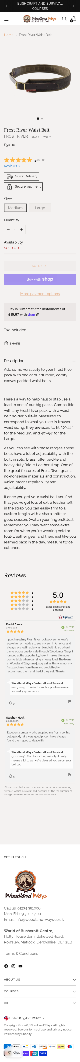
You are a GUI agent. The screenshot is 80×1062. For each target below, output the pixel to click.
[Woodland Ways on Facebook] (6, 967)
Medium (15, 208)
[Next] (73, 6)
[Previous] (7, 6)
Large (40, 208)
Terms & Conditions (21, 953)
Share (15, 343)
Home (9, 35)
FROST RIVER (16, 136)
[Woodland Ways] (40, 19)
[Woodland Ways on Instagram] (13, 967)
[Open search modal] (64, 18)
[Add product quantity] (22, 229)
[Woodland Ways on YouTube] (21, 967)
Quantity (11, 220)
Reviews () (12, 166)
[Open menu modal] (6, 18)
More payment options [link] (40, 293)
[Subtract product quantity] (8, 229)
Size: (8, 199)
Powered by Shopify (18, 1034)
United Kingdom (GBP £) (25, 1018)
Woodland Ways (41, 1025)
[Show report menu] (70, 702)
